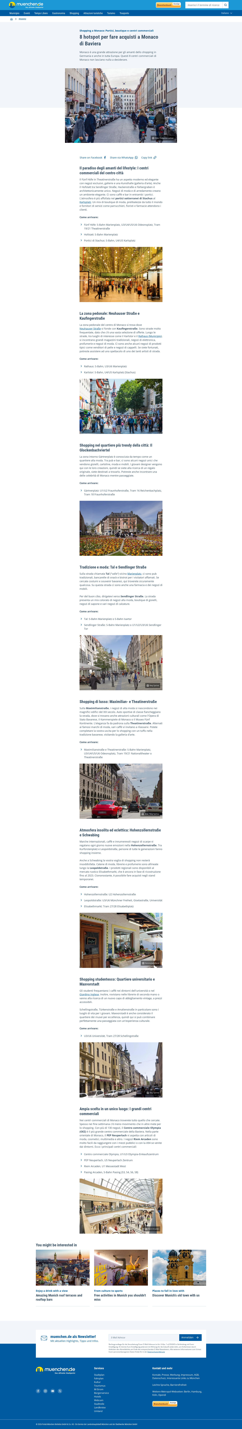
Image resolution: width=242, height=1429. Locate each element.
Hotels (97, 1396)
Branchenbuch (168, 4)
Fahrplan (98, 1378)
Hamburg (196, 1391)
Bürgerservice (101, 1393)
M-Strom (98, 1389)
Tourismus (99, 1385)
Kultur (97, 1382)
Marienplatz (134, 573)
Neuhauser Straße (90, 328)
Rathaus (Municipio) (150, 336)
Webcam (98, 1400)
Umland (98, 1411)
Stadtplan (99, 1374)
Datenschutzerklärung (156, 1352)
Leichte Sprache (160, 1384)
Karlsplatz (85, 202)
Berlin (187, 1391)
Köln (154, 1394)
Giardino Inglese (89, 994)
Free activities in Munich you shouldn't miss (120, 1297)
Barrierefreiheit (178, 1384)
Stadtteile (99, 1403)
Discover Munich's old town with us (176, 1295)
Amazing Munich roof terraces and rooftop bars (59, 1297)
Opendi (162, 1394)
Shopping (22, 19)
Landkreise (100, 1407)
